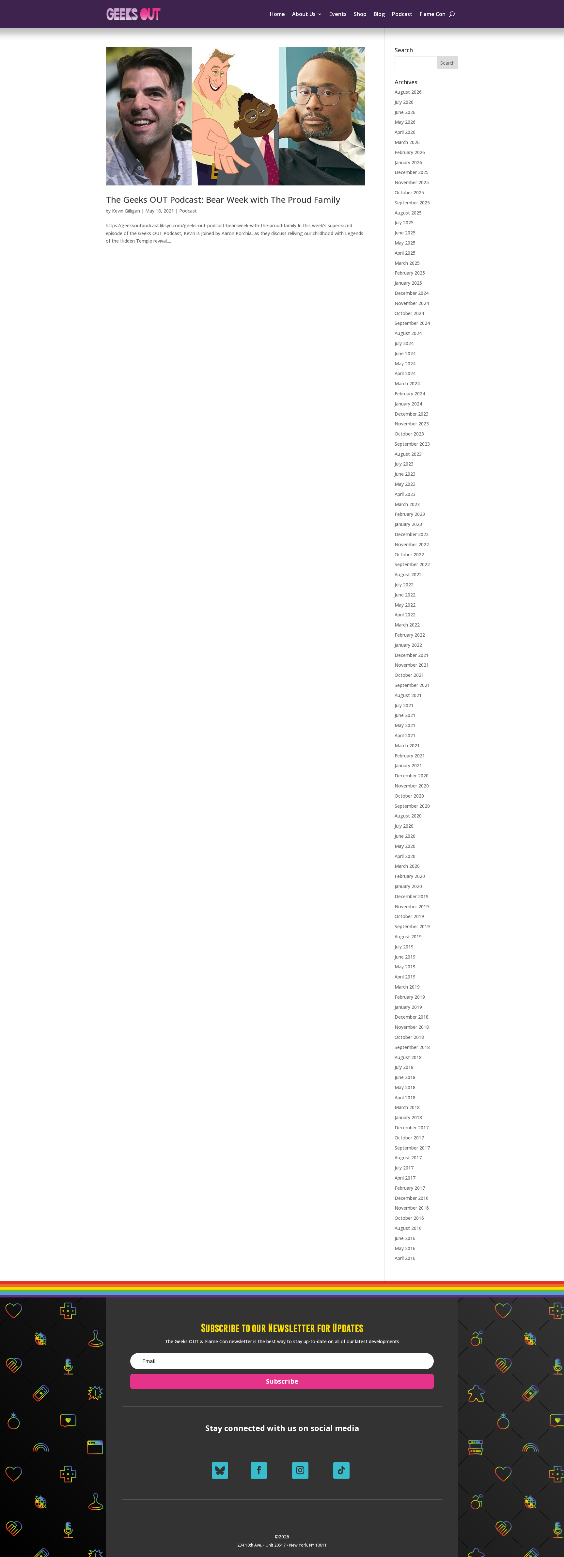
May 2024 (405, 363)
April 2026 (405, 132)
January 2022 (408, 645)
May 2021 (405, 725)
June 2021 (405, 715)
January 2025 (408, 283)
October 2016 (409, 1218)
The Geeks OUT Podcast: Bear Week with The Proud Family (223, 199)
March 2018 (407, 1107)
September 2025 (412, 202)
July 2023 (404, 464)
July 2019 (404, 947)
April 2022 (405, 615)
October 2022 (409, 554)
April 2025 (405, 253)
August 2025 (408, 213)
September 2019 (412, 926)
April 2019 (405, 977)
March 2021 (407, 745)
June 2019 (405, 957)
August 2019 (408, 936)
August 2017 (408, 1157)
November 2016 (412, 1208)
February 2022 (410, 635)
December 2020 (412, 775)
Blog (379, 14)
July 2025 (404, 222)
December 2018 (412, 1017)
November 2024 (412, 303)
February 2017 (410, 1188)
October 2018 (409, 1037)
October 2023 (409, 434)
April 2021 (405, 735)
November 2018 (412, 1027)
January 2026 (408, 162)
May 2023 (405, 484)
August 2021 (408, 695)
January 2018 (408, 1117)
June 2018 (405, 1077)
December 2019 (412, 896)
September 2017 (412, 1148)
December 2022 (412, 534)
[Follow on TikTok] (341, 1470)
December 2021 (412, 655)
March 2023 (407, 504)
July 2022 (404, 584)
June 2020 (405, 836)
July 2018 (404, 1067)
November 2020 (412, 786)
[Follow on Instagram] (300, 1470)
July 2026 (404, 102)
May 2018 (405, 1087)
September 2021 (412, 685)
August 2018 (408, 1057)
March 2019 (407, 987)
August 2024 (408, 333)
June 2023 (405, 474)
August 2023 (408, 454)
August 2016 (408, 1228)
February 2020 (410, 876)
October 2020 (409, 796)
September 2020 (412, 806)
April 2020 (405, 856)
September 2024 (412, 323)
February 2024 (410, 393)
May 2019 (405, 966)
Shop (360, 14)
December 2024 (412, 293)
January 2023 (408, 524)
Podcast (402, 14)
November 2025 (412, 182)
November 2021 (412, 665)
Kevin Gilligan (126, 211)
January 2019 (408, 1007)
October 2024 (409, 313)
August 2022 (408, 574)
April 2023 (405, 494)
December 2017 (412, 1127)
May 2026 (405, 122)
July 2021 (404, 705)
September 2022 (412, 564)
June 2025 (405, 233)
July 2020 (404, 826)
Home (277, 14)
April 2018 (405, 1097)
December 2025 (412, 172)
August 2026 (408, 92)
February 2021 (410, 756)
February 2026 (410, 152)
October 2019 (409, 916)
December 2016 (412, 1198)
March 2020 (407, 866)
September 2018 (412, 1047)
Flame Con (433, 14)
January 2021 (408, 765)
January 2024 (408, 404)
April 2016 (405, 1258)
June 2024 (405, 353)
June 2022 (405, 595)
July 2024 (404, 343)
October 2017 (409, 1138)
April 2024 (405, 373)
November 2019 (412, 906)
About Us (304, 14)
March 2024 (407, 383)
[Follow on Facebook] (259, 1470)
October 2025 (409, 192)
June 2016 (405, 1238)
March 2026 (407, 142)
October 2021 (409, 675)
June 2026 (405, 112)
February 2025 (410, 273)
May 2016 (405, 1248)
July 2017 (404, 1168)
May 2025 (405, 243)
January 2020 (408, 886)
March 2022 (407, 625)
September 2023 (412, 444)
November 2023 (412, 424)
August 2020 (408, 816)
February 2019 (410, 997)
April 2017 (405, 1178)
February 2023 (410, 514)
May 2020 (405, 846)
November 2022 (412, 544)
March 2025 (407, 263)
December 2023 (412, 414)
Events (338, 14)
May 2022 (405, 605)
